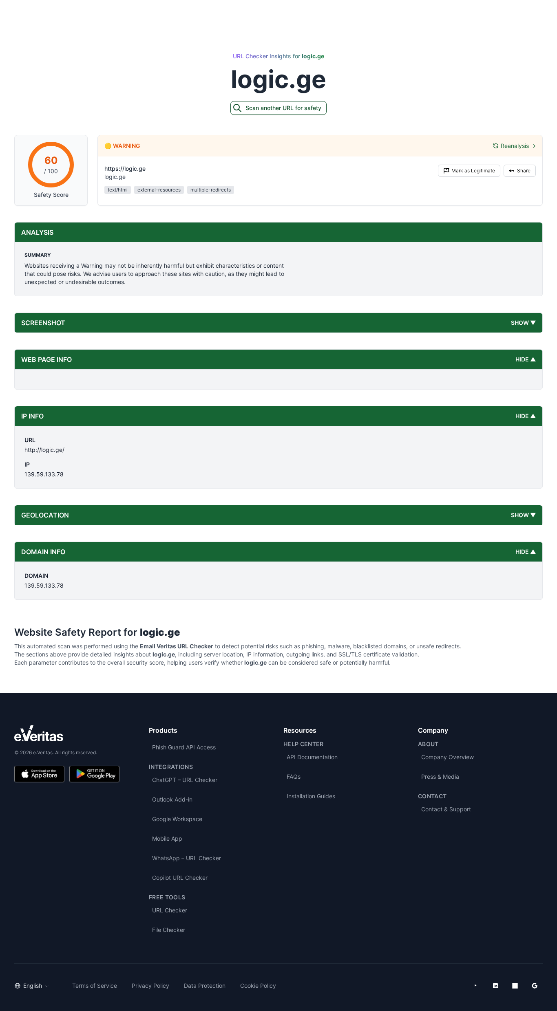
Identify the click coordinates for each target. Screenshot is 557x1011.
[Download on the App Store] (39, 774)
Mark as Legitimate (473, 170)
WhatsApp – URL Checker (186, 858)
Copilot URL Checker (180, 877)
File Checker (168, 929)
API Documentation (312, 756)
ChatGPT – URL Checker (184, 779)
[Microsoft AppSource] (515, 986)
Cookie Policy (258, 985)
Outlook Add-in (172, 799)
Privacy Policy (150, 985)
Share (523, 170)
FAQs (294, 776)
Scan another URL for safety (283, 107)
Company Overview (447, 756)
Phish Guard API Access (184, 747)
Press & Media (440, 776)
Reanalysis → (518, 145)
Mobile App (167, 838)
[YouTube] (476, 986)
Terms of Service (94, 985)
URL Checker (169, 910)
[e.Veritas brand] (66, 733)
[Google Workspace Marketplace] (534, 986)
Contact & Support (446, 809)
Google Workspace (177, 818)
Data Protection (204, 985)
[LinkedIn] (495, 986)
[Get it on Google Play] (94, 774)
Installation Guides (311, 796)
